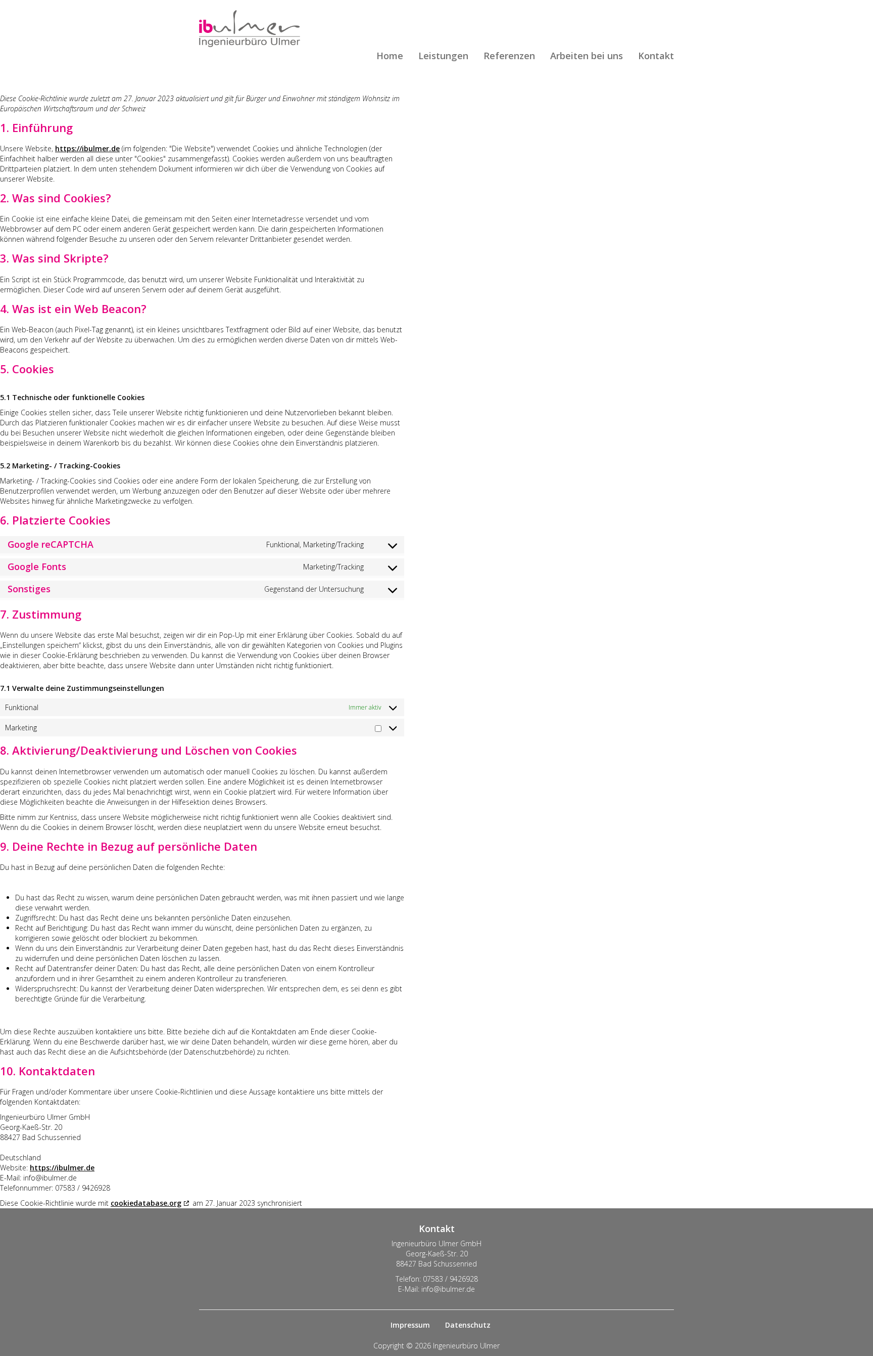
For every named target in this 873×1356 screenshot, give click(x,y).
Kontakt (656, 56)
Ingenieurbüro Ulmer (249, 28)
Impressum (410, 1325)
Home (389, 56)
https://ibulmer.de (87, 148)
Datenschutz (468, 1325)
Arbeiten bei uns (586, 56)
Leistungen (443, 56)
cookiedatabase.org (146, 1203)
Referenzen (509, 56)
